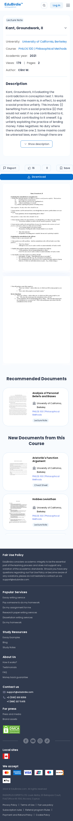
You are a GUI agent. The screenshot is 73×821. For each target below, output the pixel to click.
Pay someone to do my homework (21, 602)
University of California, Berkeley (44, 42)
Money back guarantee (15, 677)
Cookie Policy (43, 814)
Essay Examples (11, 637)
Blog (5, 642)
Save (67, 168)
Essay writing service (14, 597)
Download (39, 177)
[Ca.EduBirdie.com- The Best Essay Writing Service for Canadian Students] (6, 758)
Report (11, 168)
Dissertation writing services (18, 617)
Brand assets (10, 719)
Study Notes (9, 647)
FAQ (5, 672)
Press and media (12, 714)
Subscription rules (12, 809)
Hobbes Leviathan (44, 499)
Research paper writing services (20, 612)
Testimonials (10, 667)
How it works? (10, 662)
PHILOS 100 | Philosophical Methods (42, 49)
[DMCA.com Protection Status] (36, 729)
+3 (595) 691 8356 (16, 697)
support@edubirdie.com (16, 579)
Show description (38, 144)
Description (16, 83)
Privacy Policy (10, 804)
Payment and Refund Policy (17, 814)
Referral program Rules (37, 809)
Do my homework (12, 622)
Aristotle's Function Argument (45, 459)
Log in (56, 5)
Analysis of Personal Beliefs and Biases (45, 394)
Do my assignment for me (17, 607)
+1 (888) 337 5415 (16, 701)
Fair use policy (45, 804)
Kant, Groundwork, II (24, 27)
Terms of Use (27, 804)
